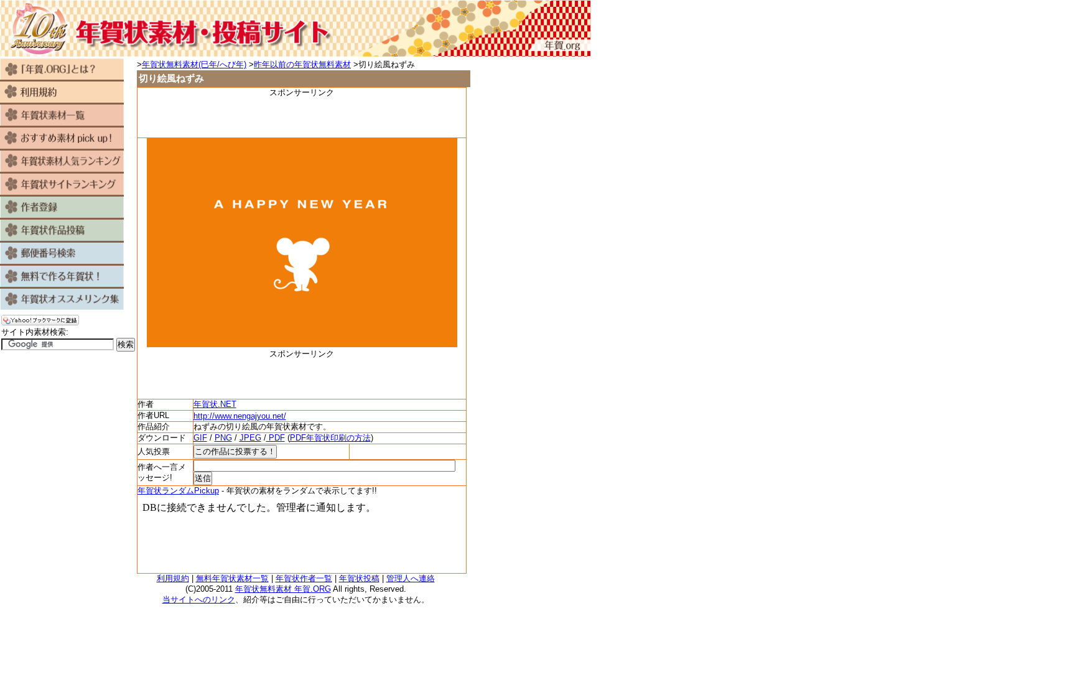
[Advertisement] (301, 117)
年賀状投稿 (359, 578)
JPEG (250, 437)
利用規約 (173, 578)
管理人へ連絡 (410, 578)
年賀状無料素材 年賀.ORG (283, 589)
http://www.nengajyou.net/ (239, 416)
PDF (275, 437)
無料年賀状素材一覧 (232, 578)
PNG (223, 437)
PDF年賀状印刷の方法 (330, 437)
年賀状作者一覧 (304, 578)
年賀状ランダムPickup (178, 490)
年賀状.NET (214, 404)
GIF (200, 437)
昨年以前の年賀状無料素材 (302, 64)
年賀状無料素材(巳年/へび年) (194, 64)
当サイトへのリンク (198, 599)
